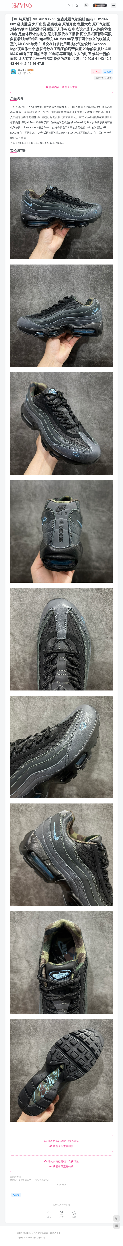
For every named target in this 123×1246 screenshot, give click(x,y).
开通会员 (101, 5)
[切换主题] (116, 1218)
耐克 (17, 1195)
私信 (109, 71)
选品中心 (22, 70)
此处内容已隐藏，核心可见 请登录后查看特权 (63, 1143)
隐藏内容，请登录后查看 (62, 87)
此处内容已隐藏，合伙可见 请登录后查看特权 (63, 1163)
